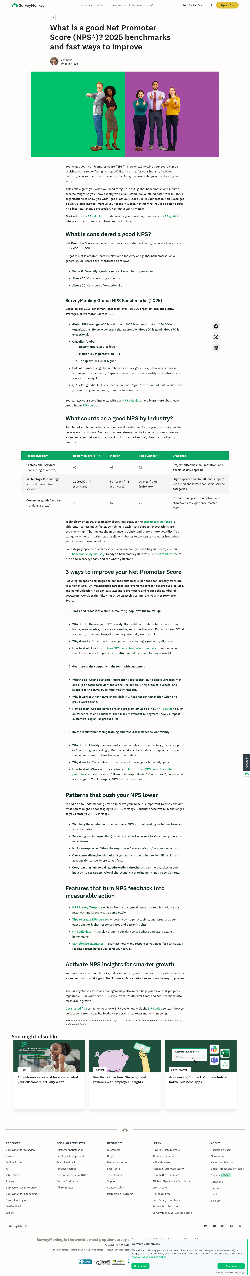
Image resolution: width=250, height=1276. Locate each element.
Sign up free (227, 5)
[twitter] (216, 337)
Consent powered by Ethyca (228, 1272)
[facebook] (216, 326)
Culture (100, 1070)
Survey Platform (180, 1070)
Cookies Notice (157, 1256)
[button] (246, 765)
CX (53, 17)
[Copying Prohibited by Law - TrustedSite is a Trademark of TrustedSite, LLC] (118, 1263)
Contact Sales (196, 5)
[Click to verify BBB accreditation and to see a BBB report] (85, 1263)
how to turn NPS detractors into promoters (126, 648)
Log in (210, 5)
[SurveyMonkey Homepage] (28, 5)
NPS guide (169, 216)
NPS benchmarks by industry (84, 554)
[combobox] (18, 1226)
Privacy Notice (139, 1256)
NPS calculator (95, 216)
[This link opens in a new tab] (206, 1226)
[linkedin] (216, 347)
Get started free (167, 554)
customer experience (158, 522)
